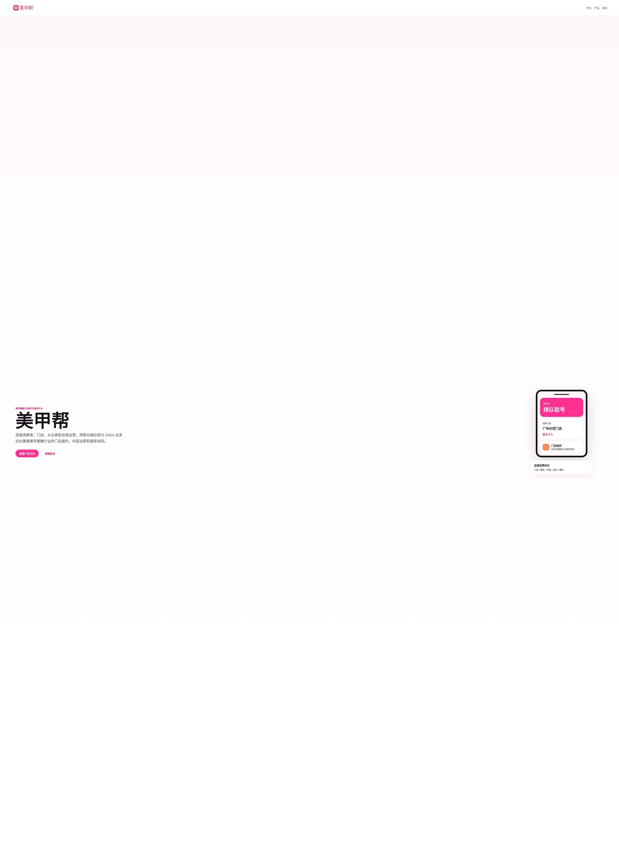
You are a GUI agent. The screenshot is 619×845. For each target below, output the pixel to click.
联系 (605, 8)
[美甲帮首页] (23, 8)
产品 (596, 8)
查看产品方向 (27, 453)
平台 (588, 8)
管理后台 (50, 453)
